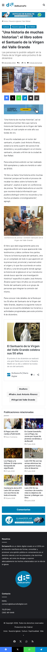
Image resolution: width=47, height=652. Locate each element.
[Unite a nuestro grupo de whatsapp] (23, 14)
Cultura (6, 27)
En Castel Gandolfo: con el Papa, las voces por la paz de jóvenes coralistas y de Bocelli (33, 436)
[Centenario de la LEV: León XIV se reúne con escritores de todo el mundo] (13, 480)
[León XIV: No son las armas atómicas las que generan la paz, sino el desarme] (34, 453)
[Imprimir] (36, 97)
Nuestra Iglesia (15, 21)
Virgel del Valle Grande (24, 399)
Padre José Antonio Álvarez (23, 394)
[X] (12, 97)
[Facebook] (6, 97)
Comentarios (23, 509)
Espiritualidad (34, 631)
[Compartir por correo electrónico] (30, 97)
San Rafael (26, 21)
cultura (23, 389)
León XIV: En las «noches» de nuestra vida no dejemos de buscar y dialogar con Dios (34, 493)
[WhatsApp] (18, 97)
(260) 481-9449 (8, 613)
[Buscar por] (44, 6)
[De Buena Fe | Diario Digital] (16, 5)
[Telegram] (24, 97)
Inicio (5, 21)
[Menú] (3, 6)
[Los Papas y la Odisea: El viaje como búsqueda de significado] (13, 453)
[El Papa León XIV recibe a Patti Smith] (13, 423)
